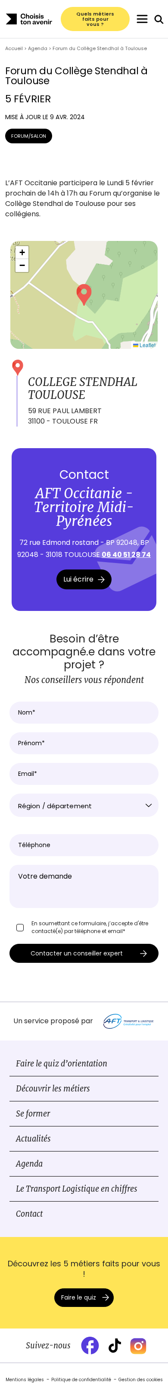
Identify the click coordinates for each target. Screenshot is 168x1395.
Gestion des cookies (140, 1379)
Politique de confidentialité (81, 1379)
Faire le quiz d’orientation (61, 1064)
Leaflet (147, 344)
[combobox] (84, 805)
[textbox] (84, 806)
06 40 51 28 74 (126, 555)
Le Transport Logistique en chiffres (76, 1189)
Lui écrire (78, 579)
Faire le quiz (78, 1297)
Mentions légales (25, 1379)
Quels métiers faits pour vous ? (95, 19)
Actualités (33, 1139)
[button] (84, 295)
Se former (33, 1114)
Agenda (29, 1164)
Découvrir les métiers (53, 1089)
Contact (29, 1214)
